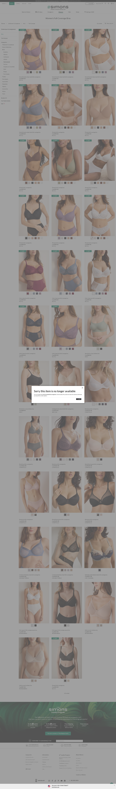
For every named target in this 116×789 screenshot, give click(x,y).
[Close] (82, 388)
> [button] (78, 399)
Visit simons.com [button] (55, 787)
